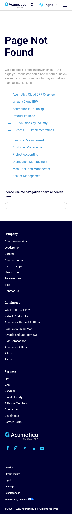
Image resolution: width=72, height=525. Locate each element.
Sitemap (9, 486)
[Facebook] (7, 448)
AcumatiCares (14, 260)
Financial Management (28, 140)
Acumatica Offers (16, 347)
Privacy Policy (12, 473)
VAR (7, 385)
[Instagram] (16, 448)
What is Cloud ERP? (17, 310)
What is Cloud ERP (25, 101)
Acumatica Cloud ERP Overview (34, 94)
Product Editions (24, 116)
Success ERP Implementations (33, 130)
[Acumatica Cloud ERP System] (21, 439)
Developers (12, 416)
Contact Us (12, 291)
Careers (10, 254)
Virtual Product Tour (17, 316)
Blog (7, 285)
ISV (7, 378)
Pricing (9, 353)
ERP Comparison (15, 341)
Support (10, 359)
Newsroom (12, 272)
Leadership (12, 247)
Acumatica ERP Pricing (28, 109)
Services (10, 391)
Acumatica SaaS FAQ (18, 328)
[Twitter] (25, 448)
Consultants (12, 409)
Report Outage (12, 492)
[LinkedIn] (33, 448)
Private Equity (13, 397)
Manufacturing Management (32, 169)
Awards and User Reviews (21, 335)
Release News (14, 278)
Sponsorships (13, 266)
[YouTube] (42, 448)
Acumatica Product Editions (23, 322)
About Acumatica (16, 241)
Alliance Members (16, 403)
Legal (8, 480)
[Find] (64, 205)
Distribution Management (30, 162)
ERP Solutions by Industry (30, 123)
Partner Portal (13, 422)
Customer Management (29, 147)
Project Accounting (25, 154)
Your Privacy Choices (16, 499)
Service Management (27, 176)
